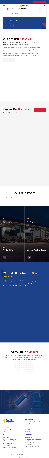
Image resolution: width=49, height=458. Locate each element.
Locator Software (11, 197)
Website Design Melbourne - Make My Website (24, 457)
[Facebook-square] (3, 2)
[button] (45, 5)
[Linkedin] (6, 2)
